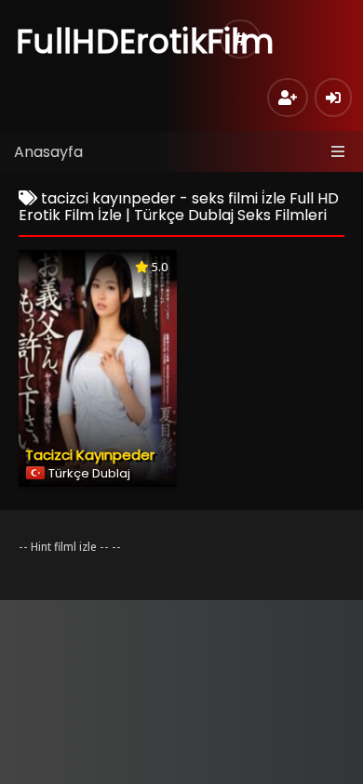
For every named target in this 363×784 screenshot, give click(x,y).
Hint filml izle (64, 547)
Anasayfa (48, 152)
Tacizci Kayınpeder (90, 454)
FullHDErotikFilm (145, 41)
